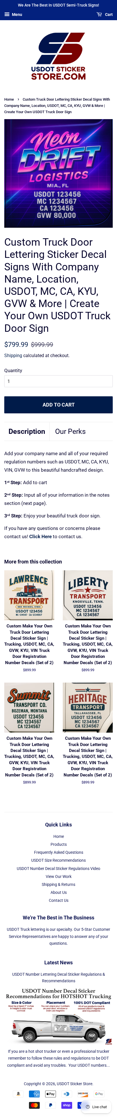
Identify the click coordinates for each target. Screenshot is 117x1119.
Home (9, 99)
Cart (108, 14)
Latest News (58, 962)
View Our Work (59, 876)
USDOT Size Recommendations (58, 860)
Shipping (13, 355)
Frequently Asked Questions (58, 852)
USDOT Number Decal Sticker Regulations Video (58, 868)
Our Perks (70, 431)
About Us (59, 892)
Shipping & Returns (58, 884)
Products (59, 844)
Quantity (13, 370)
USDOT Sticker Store (74, 1083)
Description (27, 431)
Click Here (40, 536)
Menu (16, 14)
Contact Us (58, 900)
